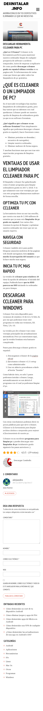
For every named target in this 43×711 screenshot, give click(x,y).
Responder (10, 493)
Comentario (8, 517)
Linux (8, 661)
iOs (7, 657)
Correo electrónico (11, 559)
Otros (8, 669)
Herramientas (12, 653)
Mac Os (9, 665)
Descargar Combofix (22, 460)
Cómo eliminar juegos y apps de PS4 (21, 615)
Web (4, 569)
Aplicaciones (11, 649)
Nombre (6, 548)
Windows (10, 677)
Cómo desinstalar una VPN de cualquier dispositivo (23, 626)
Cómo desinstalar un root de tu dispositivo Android (19, 610)
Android (9, 645)
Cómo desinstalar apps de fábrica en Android (21, 620)
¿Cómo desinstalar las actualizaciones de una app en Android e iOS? (22, 633)
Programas (10, 673)
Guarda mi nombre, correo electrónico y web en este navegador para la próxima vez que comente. (21, 586)
